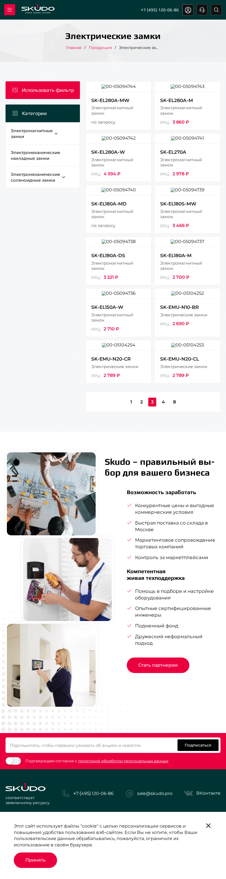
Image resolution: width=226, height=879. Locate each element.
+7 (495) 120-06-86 (160, 9)
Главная (74, 47)
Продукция (100, 47)
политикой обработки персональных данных (123, 760)
